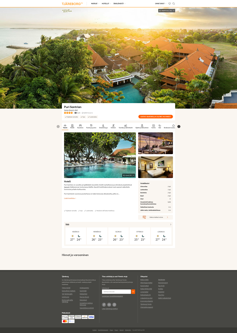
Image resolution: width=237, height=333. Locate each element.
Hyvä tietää (83, 291)
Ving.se (111, 330)
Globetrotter (128, 330)
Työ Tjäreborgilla (67, 294)
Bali (76, 110)
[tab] (65, 126)
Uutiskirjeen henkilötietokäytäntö (112, 296)
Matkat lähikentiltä (146, 289)
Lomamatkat (144, 292)
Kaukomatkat (144, 286)
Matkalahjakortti (145, 295)
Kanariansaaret (163, 283)
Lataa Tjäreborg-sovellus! (110, 309)
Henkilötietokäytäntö (103, 330)
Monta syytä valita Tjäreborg (67, 301)
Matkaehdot (83, 294)
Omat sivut (159, 3)
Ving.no (116, 330)
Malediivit (161, 292)
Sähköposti (105, 288)
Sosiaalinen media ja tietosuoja (86, 304)
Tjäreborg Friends (146, 304)
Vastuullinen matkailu (68, 291)
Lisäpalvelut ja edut (146, 298)
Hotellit (105, 3)
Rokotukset (83, 300)
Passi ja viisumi (84, 297)
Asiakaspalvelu (84, 288)
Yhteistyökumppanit (146, 307)
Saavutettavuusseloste (87, 308)
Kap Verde (161, 286)
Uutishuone (65, 297)
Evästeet (95, 330)
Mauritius (161, 295)
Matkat (94, 3)
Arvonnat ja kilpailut (146, 301)
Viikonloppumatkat (146, 283)
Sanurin (67, 187)
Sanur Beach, (69, 110)
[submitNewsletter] (133, 291)
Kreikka (160, 289)
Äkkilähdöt (119, 3)
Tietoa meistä (66, 288)
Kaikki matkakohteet (164, 298)
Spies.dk (122, 330)
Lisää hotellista (69, 198)
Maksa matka (144, 280)
